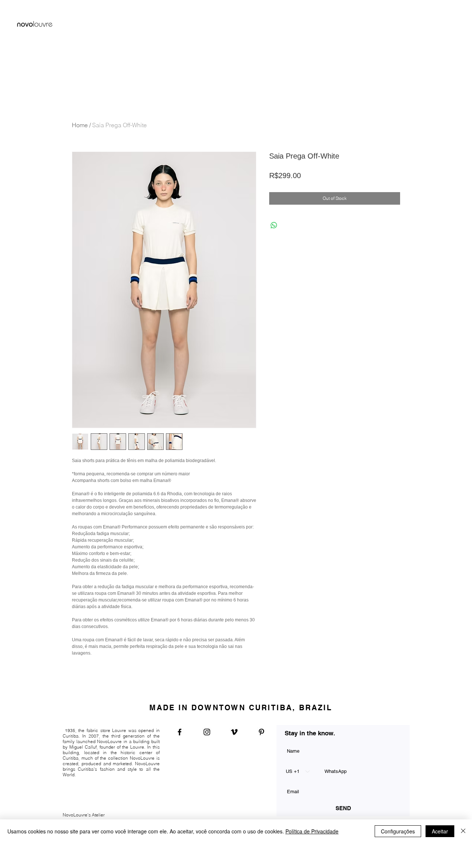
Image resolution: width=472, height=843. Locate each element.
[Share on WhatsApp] (274, 225)
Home (80, 125)
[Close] (463, 831)
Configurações (398, 831)
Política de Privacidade (312, 831)
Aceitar (440, 831)
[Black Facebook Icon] (179, 732)
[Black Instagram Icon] (206, 732)
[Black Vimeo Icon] (234, 732)
